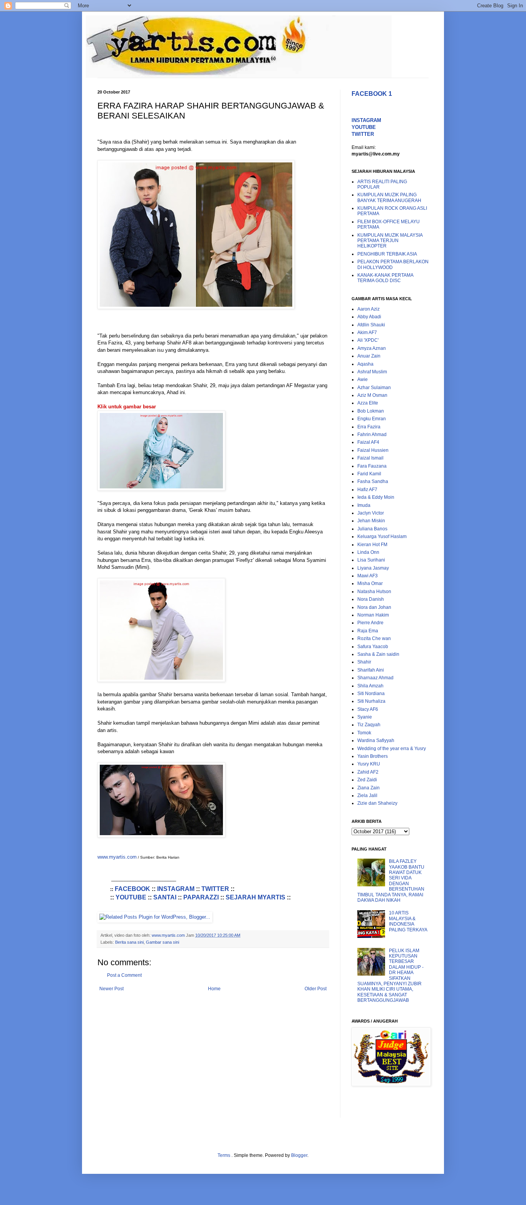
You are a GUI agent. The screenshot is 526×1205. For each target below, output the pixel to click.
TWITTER (215, 889)
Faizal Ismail (370, 458)
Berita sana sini (129, 942)
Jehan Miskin (371, 520)
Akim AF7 (367, 332)
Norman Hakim (373, 615)
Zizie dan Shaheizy (377, 803)
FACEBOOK (132, 889)
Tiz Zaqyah (368, 724)
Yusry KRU (368, 764)
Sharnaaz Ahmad (375, 677)
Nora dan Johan (374, 607)
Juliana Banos (372, 528)
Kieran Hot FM (372, 544)
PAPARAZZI (201, 897)
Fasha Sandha (372, 481)
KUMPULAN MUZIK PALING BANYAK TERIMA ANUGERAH (389, 197)
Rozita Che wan (374, 638)
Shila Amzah (370, 686)
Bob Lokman (370, 411)
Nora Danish (370, 599)
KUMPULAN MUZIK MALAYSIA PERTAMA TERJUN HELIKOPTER (389, 240)
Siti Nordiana (371, 693)
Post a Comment (124, 975)
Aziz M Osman (372, 395)
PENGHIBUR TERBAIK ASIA (387, 254)
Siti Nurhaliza (371, 701)
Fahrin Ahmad (372, 434)
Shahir (364, 662)
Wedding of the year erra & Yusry (391, 748)
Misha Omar (370, 583)
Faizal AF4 (368, 442)
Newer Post (111, 988)
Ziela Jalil (367, 795)
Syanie (364, 717)
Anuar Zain (368, 356)
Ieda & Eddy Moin (375, 497)
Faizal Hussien (373, 450)
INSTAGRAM (175, 889)
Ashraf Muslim (372, 371)
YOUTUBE (131, 897)
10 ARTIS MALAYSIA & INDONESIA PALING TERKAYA (408, 921)
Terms (224, 1155)
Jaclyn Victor (370, 513)
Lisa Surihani (371, 560)
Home (214, 988)
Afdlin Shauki (371, 325)
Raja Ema (367, 630)
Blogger (299, 1155)
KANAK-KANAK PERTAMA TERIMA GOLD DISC (385, 277)
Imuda (363, 505)
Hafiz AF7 (367, 489)
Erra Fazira (368, 427)
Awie (362, 379)
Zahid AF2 (368, 772)
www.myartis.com (117, 857)
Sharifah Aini (370, 670)
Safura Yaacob (372, 646)
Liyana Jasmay (373, 568)
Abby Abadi (369, 316)
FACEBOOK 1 (372, 93)
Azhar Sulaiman (374, 387)
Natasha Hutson (374, 591)
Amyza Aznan (371, 348)
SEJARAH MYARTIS (255, 897)
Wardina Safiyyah (375, 740)
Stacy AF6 (367, 709)
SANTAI (164, 897)
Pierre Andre (370, 622)
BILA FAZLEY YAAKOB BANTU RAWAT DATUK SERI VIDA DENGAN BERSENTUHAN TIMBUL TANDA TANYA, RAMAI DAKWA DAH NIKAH (390, 881)
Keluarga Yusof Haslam (382, 536)
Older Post (316, 988)
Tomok (364, 732)
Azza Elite (367, 403)
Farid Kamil (369, 473)
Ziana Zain (368, 788)
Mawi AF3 (367, 575)
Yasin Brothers (372, 756)
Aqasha (365, 364)
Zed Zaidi (367, 779)
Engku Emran (371, 418)
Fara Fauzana (372, 466)
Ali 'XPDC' (368, 340)
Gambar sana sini (162, 942)
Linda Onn (368, 552)
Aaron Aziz (368, 309)
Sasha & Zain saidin (378, 654)
